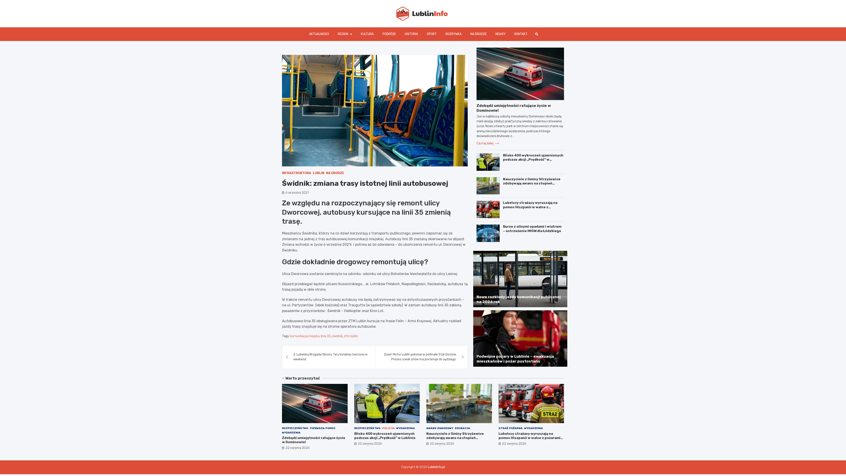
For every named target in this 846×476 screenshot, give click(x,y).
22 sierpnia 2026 (298, 448)
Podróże (389, 34)
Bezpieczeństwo (295, 428)
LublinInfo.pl (436, 467)
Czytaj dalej (485, 143)
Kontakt (520, 34)
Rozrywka (453, 34)
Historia (411, 34)
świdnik (337, 336)
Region (343, 34)
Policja (388, 428)
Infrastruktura (296, 173)
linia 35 (326, 336)
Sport (432, 34)
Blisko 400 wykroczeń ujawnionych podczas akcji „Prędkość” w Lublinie (533, 159)
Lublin (318, 173)
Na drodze (478, 34)
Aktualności (319, 34)
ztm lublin (351, 336)
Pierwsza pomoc (323, 428)
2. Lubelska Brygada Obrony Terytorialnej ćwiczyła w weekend (330, 357)
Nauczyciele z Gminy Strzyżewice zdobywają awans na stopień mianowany (531, 183)
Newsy (500, 34)
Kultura (367, 34)
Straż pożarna (511, 428)
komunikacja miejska (304, 336)
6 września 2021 (297, 193)
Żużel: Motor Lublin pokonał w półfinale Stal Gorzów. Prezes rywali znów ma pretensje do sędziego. (420, 357)
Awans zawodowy (439, 428)
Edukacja (462, 428)
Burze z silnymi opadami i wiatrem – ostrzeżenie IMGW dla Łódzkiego (532, 229)
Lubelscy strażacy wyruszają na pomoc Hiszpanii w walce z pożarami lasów (530, 207)
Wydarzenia (291, 432)
